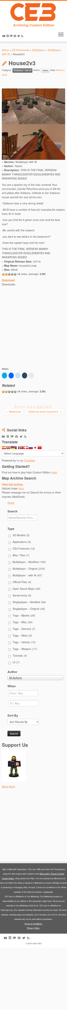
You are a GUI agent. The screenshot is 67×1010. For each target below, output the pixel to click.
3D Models (21, 535)
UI (16, 662)
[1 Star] (3, 274)
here (21, 488)
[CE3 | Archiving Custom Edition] (33, 12)
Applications (22, 542)
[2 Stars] (6, 274)
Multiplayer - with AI (22, 70)
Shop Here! (8, 786)
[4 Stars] (12, 274)
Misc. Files (21, 555)
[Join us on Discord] (8, 36)
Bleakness (13, 411)
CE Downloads (20, 50)
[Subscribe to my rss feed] (22, 36)
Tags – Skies (22, 635)
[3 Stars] (9, 274)
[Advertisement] (33, 330)
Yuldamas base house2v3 (44, 411)
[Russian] (31, 447)
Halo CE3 (37, 943)
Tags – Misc (23, 622)
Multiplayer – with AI (27, 575)
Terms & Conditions (33, 923)
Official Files (22, 582)
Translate (29, 460)
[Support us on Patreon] (12, 36)
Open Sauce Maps (26, 588)
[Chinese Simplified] (40, 447)
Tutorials (20, 655)
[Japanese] (35, 447)
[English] (8, 447)
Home (5, 50)
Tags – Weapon (25, 649)
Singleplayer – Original (29, 609)
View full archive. (12, 484)
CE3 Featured (24, 548)
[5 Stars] (15, 274)
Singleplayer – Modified (29, 602)
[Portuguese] (22, 447)
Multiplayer (38, 50)
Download (8, 280)
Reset (10, 503)
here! (54, 472)
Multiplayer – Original (29, 568)
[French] (17, 447)
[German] (13, 447)
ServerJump (22, 595)
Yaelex (45, 70)
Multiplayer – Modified (29, 562)
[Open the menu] (61, 35)
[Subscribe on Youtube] (4, 36)
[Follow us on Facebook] (15, 36)
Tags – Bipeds (24, 615)
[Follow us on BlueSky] (19, 36)
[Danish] (26, 447)
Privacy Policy (33, 927)
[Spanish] (4, 447)
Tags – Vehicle (24, 642)
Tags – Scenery (24, 629)
